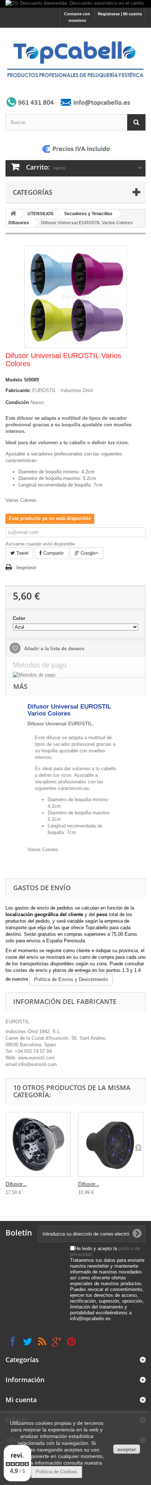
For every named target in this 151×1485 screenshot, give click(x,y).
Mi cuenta (21, 1399)
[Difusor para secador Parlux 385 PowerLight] (38, 1144)
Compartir (53, 553)
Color (20, 618)
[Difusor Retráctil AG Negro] (110, 1144)
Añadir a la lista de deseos (53, 648)
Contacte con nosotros (77, 17)
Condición (17, 402)
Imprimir (26, 567)
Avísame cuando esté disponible (40, 544)
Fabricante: (18, 390)
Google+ (89, 553)
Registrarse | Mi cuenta (120, 14)
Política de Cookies (56, 1471)
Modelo (13, 380)
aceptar (126, 1449)
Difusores (18, 222)
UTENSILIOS (40, 213)
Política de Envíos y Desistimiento (71, 979)
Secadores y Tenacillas (88, 213)
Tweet (22, 553)
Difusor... (16, 1184)
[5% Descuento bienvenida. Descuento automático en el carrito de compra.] (75, 4)
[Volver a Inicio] (13, 213)
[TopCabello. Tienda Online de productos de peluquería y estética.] (75, 58)
